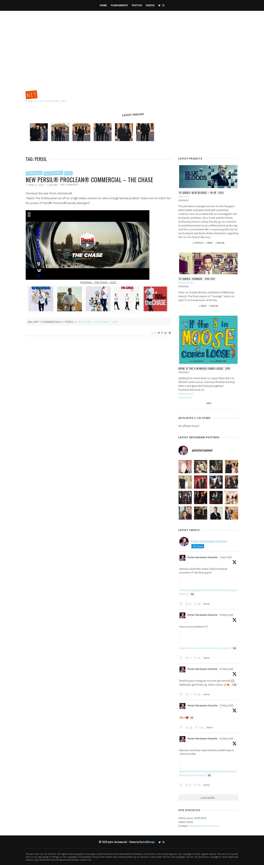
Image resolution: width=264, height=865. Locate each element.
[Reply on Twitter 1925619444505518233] (181, 727)
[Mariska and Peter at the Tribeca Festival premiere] (185, 466)
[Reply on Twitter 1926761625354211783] (181, 694)
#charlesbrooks (208, 648)
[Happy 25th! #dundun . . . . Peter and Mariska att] (231, 513)
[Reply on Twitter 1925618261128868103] (181, 785)
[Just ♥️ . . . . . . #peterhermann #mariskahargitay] (231, 466)
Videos (150, 5)
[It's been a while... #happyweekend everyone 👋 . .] (216, 513)
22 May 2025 (226, 705)
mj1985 (54, 185)
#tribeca (184, 594)
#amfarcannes (188, 775)
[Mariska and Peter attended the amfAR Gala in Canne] (185, 482)
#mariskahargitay (189, 590)
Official (220, 243)
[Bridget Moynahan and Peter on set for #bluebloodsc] (200, 513)
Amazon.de (185, 397)
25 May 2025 (226, 669)
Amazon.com (185, 393)
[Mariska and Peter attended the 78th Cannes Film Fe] (216, 482)
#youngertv (224, 648)
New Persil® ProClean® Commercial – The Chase (89, 179)
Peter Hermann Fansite (202, 557)
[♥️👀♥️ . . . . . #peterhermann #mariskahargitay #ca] (200, 497)
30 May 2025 (226, 615)
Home (103, 5)
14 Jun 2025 (226, 557)
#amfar (201, 775)
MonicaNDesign (147, 842)
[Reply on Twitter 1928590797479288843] (181, 658)
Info (209, 403)
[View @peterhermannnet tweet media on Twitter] (192, 594)
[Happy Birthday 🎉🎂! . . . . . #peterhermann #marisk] (185, 513)
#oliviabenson (228, 771)
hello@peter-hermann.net (203, 826)
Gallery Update (53, 173)
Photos (137, 5)
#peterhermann (210, 590)
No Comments (69, 184)
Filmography (119, 5)
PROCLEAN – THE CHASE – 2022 (97, 322)
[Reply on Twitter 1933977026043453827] (181, 604)
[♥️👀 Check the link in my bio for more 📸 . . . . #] (231, 482)
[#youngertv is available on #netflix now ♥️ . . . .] (231, 497)
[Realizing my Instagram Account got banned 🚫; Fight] (216, 466)
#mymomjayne (228, 590)
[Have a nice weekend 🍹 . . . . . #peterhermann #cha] (200, 466)
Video (68, 173)
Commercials (34, 173)
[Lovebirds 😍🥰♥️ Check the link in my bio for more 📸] (200, 482)
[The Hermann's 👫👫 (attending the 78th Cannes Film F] (185, 497)
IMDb (209, 243)
